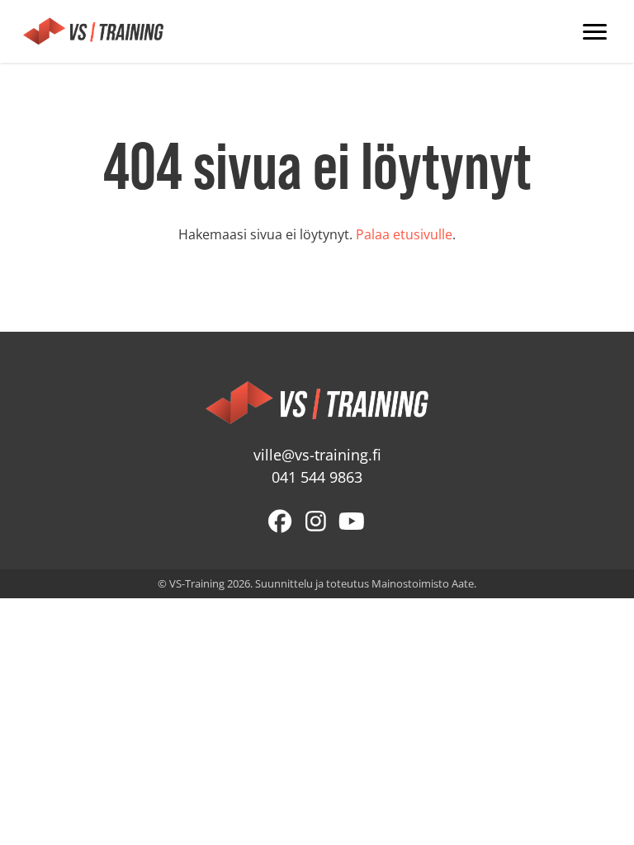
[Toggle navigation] (594, 31)
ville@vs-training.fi (317, 455)
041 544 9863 (317, 477)
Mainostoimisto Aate (422, 583)
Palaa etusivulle (404, 234)
